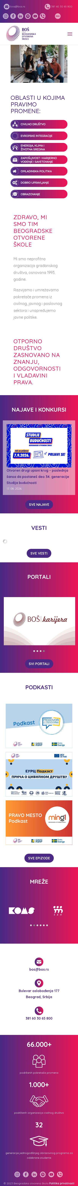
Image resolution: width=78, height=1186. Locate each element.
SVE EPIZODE (39, 858)
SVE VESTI (39, 553)
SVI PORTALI (39, 664)
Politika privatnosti (61, 1183)
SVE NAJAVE (39, 504)
